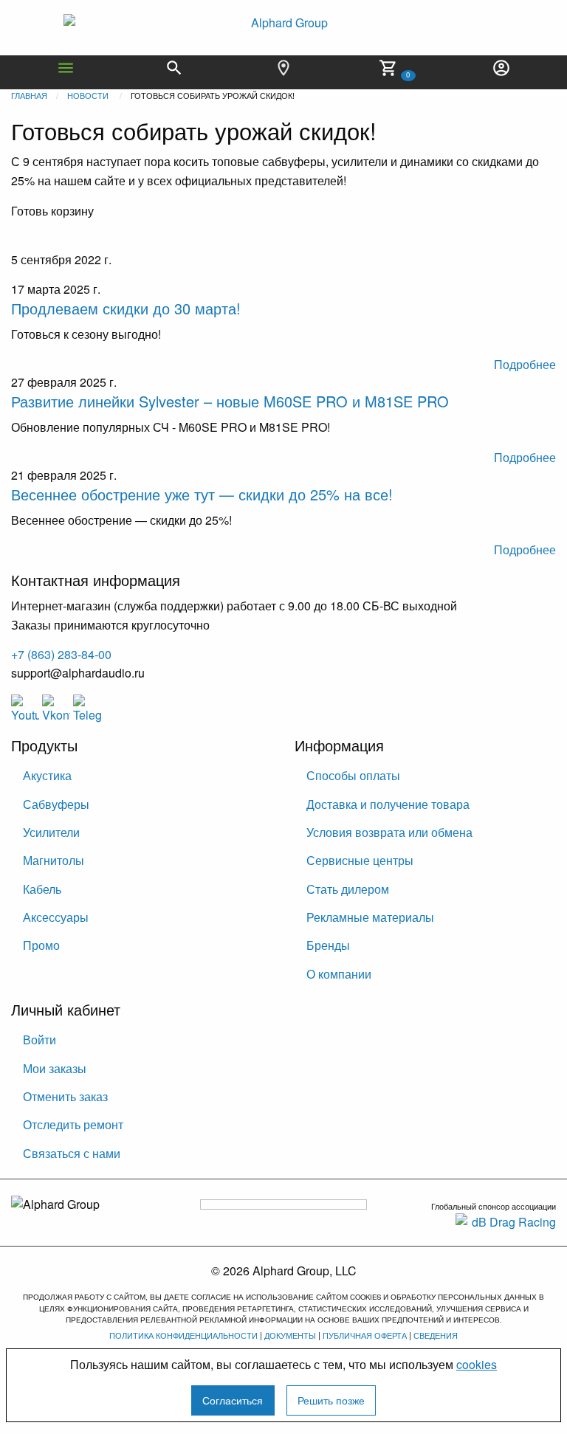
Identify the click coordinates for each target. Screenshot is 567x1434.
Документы (290, 1335)
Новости (88, 95)
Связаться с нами (71, 1153)
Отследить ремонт (73, 1124)
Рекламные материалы (370, 917)
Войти (39, 1039)
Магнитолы (53, 860)
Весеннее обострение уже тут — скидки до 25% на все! (202, 494)
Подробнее (525, 364)
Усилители (51, 832)
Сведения (435, 1335)
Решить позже (331, 1399)
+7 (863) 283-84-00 (61, 654)
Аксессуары (56, 917)
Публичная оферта (365, 1335)
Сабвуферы (56, 804)
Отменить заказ (65, 1096)
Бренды (328, 945)
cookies (476, 1364)
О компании (338, 973)
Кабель (42, 888)
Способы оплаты (353, 775)
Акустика (47, 775)
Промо (41, 945)
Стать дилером (347, 888)
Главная (29, 95)
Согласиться (232, 1399)
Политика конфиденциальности (183, 1335)
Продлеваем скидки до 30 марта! (126, 308)
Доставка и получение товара (388, 804)
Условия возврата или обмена (389, 832)
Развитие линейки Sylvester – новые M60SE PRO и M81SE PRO (230, 401)
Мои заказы (54, 1068)
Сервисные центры (359, 860)
